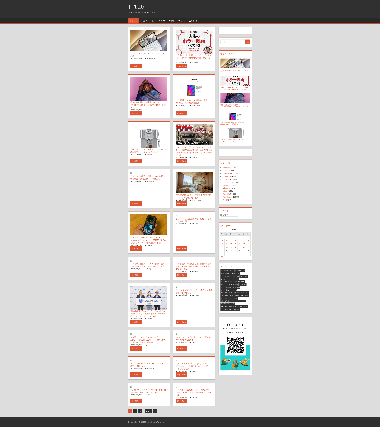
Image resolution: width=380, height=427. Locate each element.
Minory (225, 191)
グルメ (243, 276)
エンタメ (225, 276)
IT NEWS (136, 7)
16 (248, 244)
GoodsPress (150, 110)
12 (231, 244)
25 (227, 251)
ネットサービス (227, 295)
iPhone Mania (151, 58)
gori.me (149, 345)
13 (235, 244)
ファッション (242, 293)
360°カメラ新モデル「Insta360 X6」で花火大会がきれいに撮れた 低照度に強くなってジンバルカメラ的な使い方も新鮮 (148, 240)
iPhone (234, 273)
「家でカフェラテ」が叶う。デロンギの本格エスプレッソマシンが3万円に (148, 150)
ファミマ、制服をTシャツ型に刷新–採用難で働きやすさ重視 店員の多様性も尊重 (148, 265)
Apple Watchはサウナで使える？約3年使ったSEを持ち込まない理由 (193, 196)
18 (227, 247)
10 (222, 244)
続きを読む (135, 66)
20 (235, 247)
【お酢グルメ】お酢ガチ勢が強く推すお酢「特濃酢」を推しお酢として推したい (148, 391)
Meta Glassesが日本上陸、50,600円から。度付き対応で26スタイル (194, 338)
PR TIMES (233, 284)
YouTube (240, 301)
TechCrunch (227, 197)
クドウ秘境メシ (227, 282)
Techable (226, 194)
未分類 (225, 200)
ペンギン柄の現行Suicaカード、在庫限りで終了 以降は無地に (148, 364)
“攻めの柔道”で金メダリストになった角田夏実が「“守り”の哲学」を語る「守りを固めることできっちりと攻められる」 (148, 313)
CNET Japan (150, 181)
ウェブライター (227, 271)
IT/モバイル (226, 309)
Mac (235, 309)
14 (239, 244)
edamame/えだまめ (228, 306)
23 (248, 247)
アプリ (233, 298)
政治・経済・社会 (227, 301)
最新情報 (240, 271)
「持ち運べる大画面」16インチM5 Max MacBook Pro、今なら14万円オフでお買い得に (193, 392)
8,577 (148, 411)
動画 (173, 21)
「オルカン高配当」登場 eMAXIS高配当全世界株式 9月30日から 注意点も (148, 177)
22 (244, 247)
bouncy (225, 170)
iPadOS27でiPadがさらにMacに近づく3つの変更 (148, 54)
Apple (225, 273)
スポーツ (194, 21)
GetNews (195, 63)
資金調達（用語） (227, 304)
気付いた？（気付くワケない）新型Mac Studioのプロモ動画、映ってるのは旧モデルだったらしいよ (194, 366)
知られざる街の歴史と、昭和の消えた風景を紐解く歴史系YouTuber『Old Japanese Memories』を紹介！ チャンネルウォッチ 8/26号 (194, 151)
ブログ (162, 21)
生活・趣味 (239, 282)
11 (227, 244)
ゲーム (183, 21)
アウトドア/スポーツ (228, 293)
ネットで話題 (226, 287)
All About (226, 167)
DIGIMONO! (227, 176)
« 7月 (221, 257)
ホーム (134, 21)
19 (231, 247)
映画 (236, 287)
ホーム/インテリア (241, 295)
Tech (235, 276)
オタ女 (224, 298)
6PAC (242, 284)
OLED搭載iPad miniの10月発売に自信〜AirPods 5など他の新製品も (192, 101)
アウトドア (242, 306)
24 (222, 251)
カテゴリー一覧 (148, 21)
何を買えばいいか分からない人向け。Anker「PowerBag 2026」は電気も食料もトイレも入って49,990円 (148, 340)
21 (239, 247)
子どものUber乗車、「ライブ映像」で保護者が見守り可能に (194, 291)
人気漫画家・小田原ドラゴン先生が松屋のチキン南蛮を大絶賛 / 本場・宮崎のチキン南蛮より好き (193, 266)
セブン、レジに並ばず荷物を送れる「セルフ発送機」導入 (193, 220)
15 (244, 244)
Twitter (234, 279)
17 (222, 247)
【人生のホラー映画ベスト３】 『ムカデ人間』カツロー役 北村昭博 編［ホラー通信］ (193, 58)
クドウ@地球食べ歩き (229, 290)
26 (231, 251)
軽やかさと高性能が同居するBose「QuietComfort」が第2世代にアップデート (148, 105)
